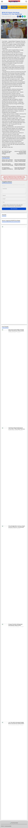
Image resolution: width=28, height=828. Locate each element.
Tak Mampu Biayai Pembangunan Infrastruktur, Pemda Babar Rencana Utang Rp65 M (16, 428)
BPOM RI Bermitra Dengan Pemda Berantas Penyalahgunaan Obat (20, 152)
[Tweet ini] (20, 16)
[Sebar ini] (18, 16)
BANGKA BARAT (4, 16)
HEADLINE (9, 16)
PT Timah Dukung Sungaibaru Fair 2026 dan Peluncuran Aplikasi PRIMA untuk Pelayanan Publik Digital (7, 168)
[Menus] (2, 1)
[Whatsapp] (25, 16)
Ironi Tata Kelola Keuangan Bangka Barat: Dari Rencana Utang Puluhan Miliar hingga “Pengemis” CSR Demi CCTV (17, 723)
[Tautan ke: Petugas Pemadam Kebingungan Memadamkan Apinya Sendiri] (4, 672)
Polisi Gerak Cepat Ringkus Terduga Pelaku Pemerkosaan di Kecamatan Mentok (16, 330)
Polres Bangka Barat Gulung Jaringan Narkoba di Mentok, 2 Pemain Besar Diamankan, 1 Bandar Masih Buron (16, 526)
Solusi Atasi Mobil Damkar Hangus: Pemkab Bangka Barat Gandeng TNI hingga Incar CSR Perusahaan (20, 160)
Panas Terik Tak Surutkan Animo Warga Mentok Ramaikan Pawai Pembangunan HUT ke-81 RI (20, 168)
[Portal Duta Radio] (14, 1)
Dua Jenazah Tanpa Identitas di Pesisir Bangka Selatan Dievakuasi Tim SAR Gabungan (7, 164)
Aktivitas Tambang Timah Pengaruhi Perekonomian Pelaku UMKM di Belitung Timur (20, 164)
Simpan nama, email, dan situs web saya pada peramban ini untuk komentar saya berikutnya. (12, 205)
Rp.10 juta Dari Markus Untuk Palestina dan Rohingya (7, 152)
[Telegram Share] (22, 16)
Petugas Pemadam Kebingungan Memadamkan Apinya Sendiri (15, 625)
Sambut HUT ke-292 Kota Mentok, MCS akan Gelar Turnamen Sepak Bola (7, 160)
